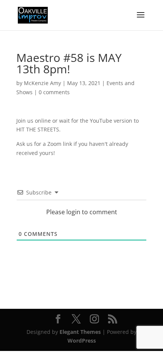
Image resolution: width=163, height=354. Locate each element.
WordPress (81, 340)
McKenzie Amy (42, 83)
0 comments (54, 92)
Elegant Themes (80, 331)
